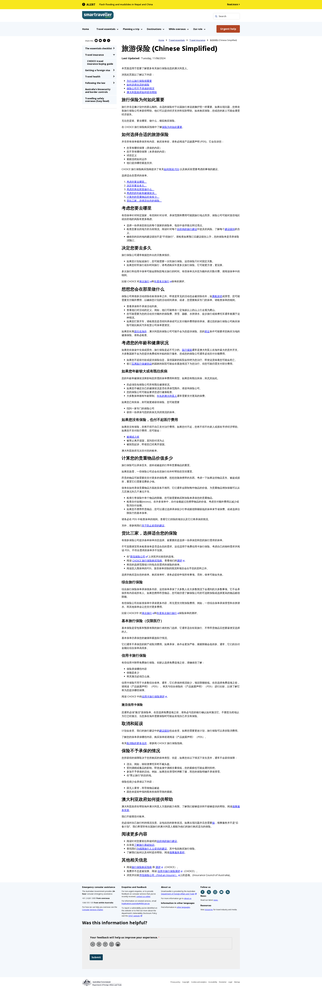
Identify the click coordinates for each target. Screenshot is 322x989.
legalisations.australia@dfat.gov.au (136, 903)
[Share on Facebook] (104, 40)
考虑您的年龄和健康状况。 (142, 193)
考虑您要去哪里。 (137, 181)
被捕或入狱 (133, 436)
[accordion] (113, 48)
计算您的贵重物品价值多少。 (143, 197)
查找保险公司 (137, 556)
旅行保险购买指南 (142, 867)
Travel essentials (177, 40)
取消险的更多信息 (137, 743)
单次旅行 (144, 281)
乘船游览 (217, 296)
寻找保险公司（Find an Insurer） (158, 875)
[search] (216, 16)
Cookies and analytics (199, 982)
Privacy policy (175, 982)
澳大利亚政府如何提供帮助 (142, 92)
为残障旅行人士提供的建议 (152, 848)
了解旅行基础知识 (144, 845)
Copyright (185, 982)
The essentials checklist (98, 48)
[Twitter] (209, 892)
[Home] (98, 15)
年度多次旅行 (161, 281)
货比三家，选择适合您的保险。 (144, 200)
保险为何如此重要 (172, 127)
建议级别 (230, 229)
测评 (179, 560)
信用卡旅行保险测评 (153, 696)
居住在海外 (140, 331)
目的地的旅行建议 (187, 229)
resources (209, 909)
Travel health (92, 76)
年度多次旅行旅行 (167, 613)
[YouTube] (221, 892)
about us (187, 898)
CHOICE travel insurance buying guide (100, 62)
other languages (183, 907)
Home (85, 29)
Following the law (95, 82)
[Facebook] (202, 892)
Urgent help (228, 29)
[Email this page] (100, 40)
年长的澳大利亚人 (167, 396)
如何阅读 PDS (171, 169)
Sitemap (237, 982)
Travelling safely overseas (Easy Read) (97, 100)
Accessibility (212, 982)
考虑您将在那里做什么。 (140, 189)
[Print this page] (96, 40)
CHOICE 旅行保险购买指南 (147, 560)
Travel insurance (197, 40)
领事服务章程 (177, 852)
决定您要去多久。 (137, 185)
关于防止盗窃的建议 (153, 525)
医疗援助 (187, 350)
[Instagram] (215, 892)
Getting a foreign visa (97, 70)
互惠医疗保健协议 (142, 363)
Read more (232, 4)
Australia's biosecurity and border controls (97, 90)
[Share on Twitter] (108, 40)
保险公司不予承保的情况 (140, 88)
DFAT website (134, 916)
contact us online (143, 896)
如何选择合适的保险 (138, 84)
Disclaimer (223, 982)
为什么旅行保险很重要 (139, 81)
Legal (230, 982)
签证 (207, 331)
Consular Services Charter (92, 909)
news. (215, 900)
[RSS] (228, 892)
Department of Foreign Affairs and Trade (177, 894)
